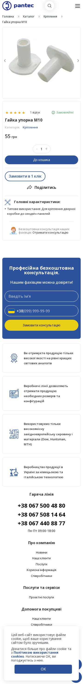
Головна (8, 16)
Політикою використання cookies (34, 654)
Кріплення (50, 16)
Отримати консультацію (50, 232)
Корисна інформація (41, 570)
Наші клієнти (41, 558)
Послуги (41, 564)
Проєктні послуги (41, 597)
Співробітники (41, 576)
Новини (41, 552)
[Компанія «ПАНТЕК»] (18, 3)
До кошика (41, 160)
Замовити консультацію (41, 325)
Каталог (28, 16)
